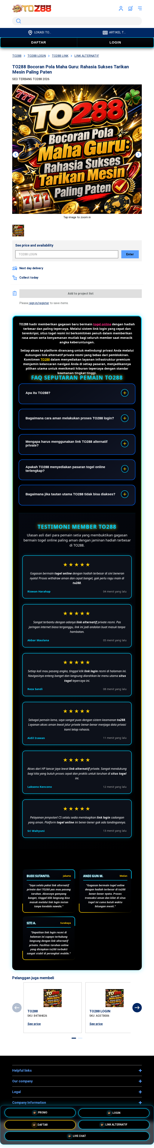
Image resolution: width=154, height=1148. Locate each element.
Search (17, 21)
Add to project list (81, 293)
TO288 (45, 359)
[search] (77, 21)
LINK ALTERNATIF (116, 1123)
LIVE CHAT (79, 1135)
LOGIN (115, 42)
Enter (130, 254)
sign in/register (39, 303)
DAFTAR (38, 42)
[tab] (74, 1038)
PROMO (42, 1112)
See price (34, 1024)
